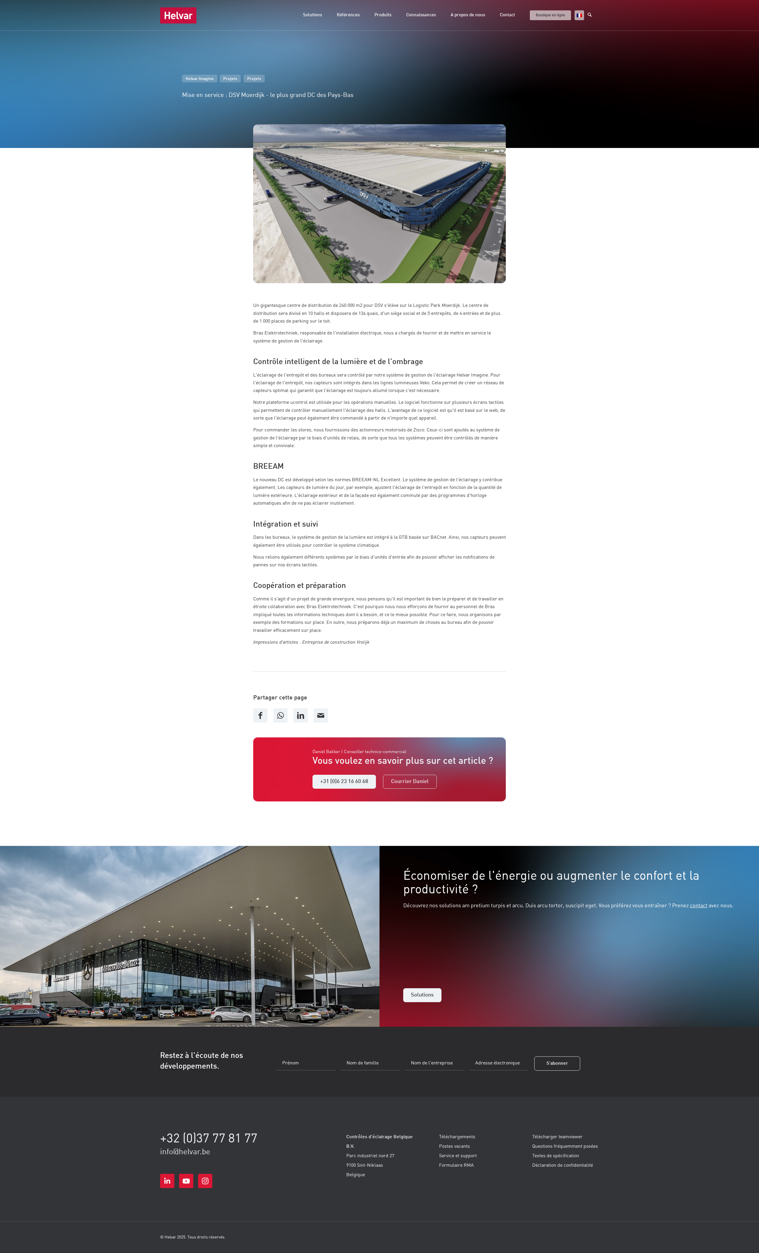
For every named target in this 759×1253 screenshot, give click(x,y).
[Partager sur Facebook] (260, 715)
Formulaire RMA (456, 1165)
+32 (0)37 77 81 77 (208, 1139)
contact (698, 905)
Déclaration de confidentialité (562, 1165)
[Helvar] (178, 15)
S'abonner (557, 1063)
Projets (230, 79)
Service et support (458, 1156)
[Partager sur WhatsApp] (280, 715)
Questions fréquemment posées (565, 1146)
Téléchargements (457, 1137)
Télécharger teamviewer (557, 1137)
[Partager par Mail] (321, 715)
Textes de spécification (555, 1156)
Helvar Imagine (200, 79)
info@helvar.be (185, 1152)
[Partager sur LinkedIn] (301, 715)
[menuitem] (312, 15)
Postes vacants (454, 1146)
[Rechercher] (593, 15)
